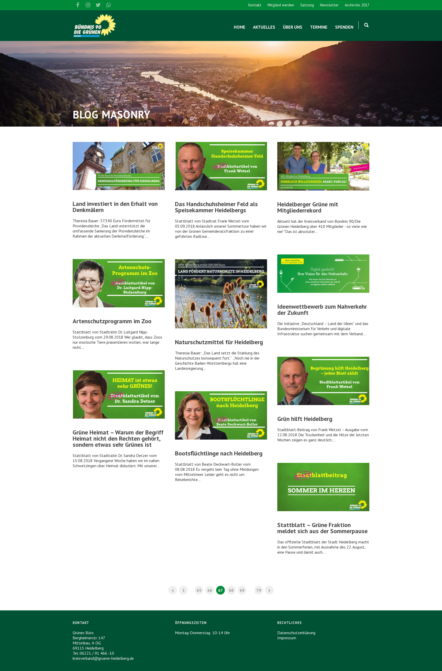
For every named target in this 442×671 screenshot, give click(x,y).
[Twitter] (98, 5)
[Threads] (119, 5)
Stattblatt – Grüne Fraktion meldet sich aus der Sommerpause (322, 528)
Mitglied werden (281, 5)
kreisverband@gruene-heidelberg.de (103, 658)
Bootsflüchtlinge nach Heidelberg (218, 453)
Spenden (344, 27)
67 (220, 590)
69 (242, 590)
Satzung (307, 5)
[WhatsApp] (108, 5)
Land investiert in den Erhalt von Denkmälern (115, 207)
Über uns (292, 27)
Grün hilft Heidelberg (304, 419)
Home (239, 27)
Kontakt (254, 5)
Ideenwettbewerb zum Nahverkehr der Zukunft (322, 310)
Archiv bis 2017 (357, 5)
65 (199, 590)
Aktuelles (264, 27)
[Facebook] (78, 5)
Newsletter (329, 5)
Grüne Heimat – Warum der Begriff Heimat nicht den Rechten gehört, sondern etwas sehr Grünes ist (118, 438)
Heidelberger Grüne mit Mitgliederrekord (307, 207)
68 (231, 590)
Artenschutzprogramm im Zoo (112, 321)
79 (258, 590)
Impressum (286, 637)
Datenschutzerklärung (296, 632)
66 (209, 590)
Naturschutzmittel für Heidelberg (219, 342)
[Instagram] (88, 5)
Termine (318, 27)
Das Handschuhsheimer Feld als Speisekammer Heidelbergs (216, 207)
